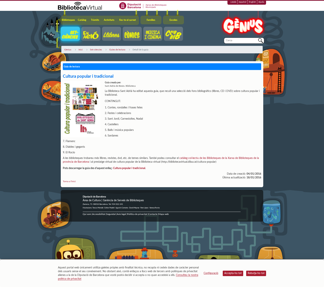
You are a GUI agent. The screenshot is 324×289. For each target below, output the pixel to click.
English (252, 2)
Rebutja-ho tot (256, 273)
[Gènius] (242, 24)
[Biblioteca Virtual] (80, 6)
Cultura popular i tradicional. (129, 168)
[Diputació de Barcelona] (143, 6)
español (242, 2)
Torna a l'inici (69, 181)
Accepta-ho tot (233, 273)
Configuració (211, 273)
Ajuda (261, 2)
